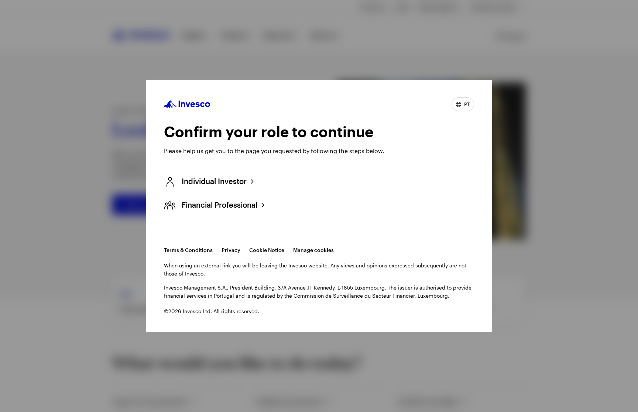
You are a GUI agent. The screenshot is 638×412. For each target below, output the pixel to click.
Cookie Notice (266, 250)
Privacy (231, 250)
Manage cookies (313, 250)
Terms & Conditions (188, 250)
